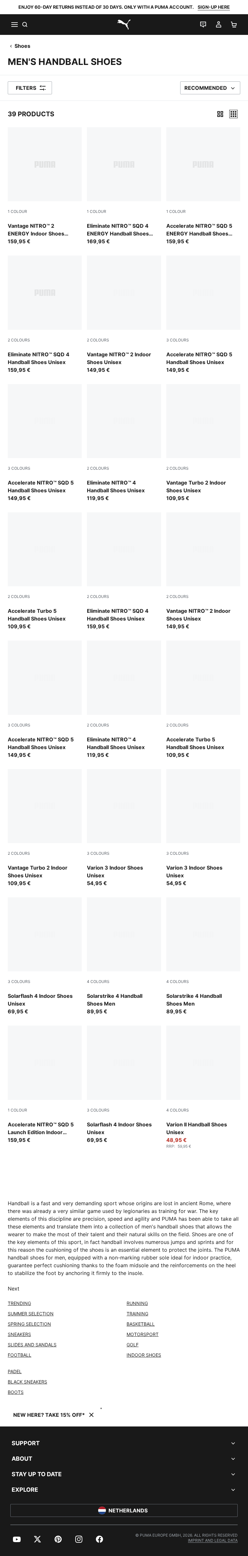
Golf (133, 1344)
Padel (15, 1371)
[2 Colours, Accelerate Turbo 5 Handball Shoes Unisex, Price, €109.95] (45, 571)
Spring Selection (29, 1324)
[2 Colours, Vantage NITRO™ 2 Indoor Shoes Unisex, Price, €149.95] (124, 314)
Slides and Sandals (32, 1344)
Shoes (22, 46)
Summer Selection (31, 1313)
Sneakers (19, 1334)
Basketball (141, 1324)
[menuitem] (16, 1539)
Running (137, 1303)
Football (19, 1355)
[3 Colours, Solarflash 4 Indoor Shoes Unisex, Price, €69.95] (45, 956)
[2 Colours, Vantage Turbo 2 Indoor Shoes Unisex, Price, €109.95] (203, 443)
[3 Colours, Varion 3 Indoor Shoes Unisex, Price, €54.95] (124, 828)
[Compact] (220, 114)
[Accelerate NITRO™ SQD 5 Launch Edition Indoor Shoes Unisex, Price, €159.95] (45, 1085)
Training (137, 1313)
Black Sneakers (27, 1381)
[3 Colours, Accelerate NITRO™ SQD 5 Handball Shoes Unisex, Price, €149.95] (203, 314)
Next (13, 1288)
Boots (16, 1392)
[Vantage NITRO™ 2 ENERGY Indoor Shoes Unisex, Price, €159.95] (45, 186)
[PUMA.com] (124, 24)
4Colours (98, 981)
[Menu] (14, 24)
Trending (19, 1303)
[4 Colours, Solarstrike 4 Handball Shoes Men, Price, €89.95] (124, 956)
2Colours (19, 340)
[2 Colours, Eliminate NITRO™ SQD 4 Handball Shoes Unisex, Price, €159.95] (45, 314)
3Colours (177, 340)
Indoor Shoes (144, 1355)
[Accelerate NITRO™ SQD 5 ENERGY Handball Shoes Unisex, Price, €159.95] (203, 186)
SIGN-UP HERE (214, 7)
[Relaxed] (233, 114)
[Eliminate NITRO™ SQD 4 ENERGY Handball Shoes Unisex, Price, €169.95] (124, 186)
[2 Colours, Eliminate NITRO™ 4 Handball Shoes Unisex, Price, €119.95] (124, 443)
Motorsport (143, 1334)
